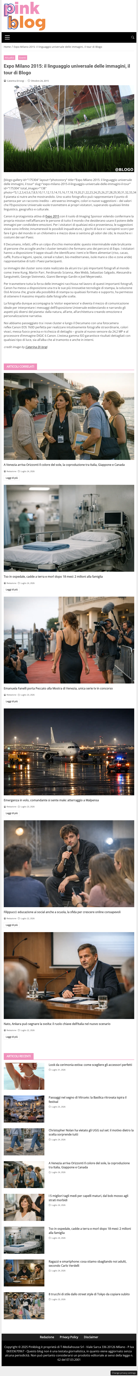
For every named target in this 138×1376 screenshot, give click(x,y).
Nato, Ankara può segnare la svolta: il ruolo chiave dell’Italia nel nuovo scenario (57, 1024)
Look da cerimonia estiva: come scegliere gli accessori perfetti (90, 1065)
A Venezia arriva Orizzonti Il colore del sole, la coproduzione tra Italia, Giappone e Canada (64, 465)
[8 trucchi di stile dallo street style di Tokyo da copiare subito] (24, 1305)
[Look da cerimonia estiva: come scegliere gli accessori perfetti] (24, 1076)
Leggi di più (12, 477)
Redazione (47, 1337)
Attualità (9, 57)
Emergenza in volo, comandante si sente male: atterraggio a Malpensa (51, 800)
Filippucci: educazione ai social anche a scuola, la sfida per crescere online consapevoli (62, 912)
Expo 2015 (52, 216)
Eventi (22, 57)
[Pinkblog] (24, 16)
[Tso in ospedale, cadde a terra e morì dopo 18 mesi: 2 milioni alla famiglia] (69, 528)
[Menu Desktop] (7, 37)
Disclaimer (91, 1337)
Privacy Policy (69, 1337)
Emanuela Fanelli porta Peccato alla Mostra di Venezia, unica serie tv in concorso (58, 688)
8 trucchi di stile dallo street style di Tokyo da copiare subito (89, 1294)
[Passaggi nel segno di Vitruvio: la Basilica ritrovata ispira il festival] (24, 1109)
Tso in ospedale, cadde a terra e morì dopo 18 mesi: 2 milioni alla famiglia (53, 577)
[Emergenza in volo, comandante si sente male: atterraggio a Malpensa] (69, 751)
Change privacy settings (124, 1372)
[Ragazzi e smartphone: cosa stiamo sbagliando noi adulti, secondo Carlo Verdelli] (24, 1273)
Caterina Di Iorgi (36, 347)
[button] (132, 37)
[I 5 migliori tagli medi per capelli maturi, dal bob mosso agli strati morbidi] (24, 1207)
